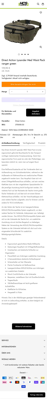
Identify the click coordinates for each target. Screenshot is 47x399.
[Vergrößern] (40, 47)
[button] (42, 4)
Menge (4, 91)
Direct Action (20, 121)
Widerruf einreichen (23, 326)
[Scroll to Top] (43, 387)
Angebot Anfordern (36, 112)
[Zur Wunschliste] (40, 12)
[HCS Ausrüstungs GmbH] (23, 4)
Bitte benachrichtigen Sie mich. (23, 84)
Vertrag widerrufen (36, 395)
